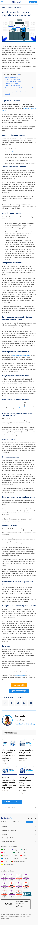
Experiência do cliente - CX (15, 7)
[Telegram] (30, 703)
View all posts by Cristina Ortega (25, 724)
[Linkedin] (5, 703)
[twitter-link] (28, 818)
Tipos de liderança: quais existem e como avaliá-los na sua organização (9, 782)
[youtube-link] (35, 818)
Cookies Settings (5, 918)
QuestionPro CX (20, 676)
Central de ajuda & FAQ (9, 822)
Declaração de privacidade (15, 916)
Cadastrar (33, 2)
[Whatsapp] (24, 703)
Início (3, 7)
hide (19, 74)
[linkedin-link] (31, 818)
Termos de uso (26, 916)
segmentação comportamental (21, 355)
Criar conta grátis (19, 685)
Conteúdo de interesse (8, 841)
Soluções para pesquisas (9, 830)
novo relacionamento (8, 531)
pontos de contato (25, 407)
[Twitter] (18, 703)
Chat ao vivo (20, 822)
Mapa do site (4, 916)
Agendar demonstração (19, 691)
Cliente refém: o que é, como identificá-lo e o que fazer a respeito (8, 755)
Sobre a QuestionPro (8, 838)
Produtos (4, 834)
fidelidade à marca (14, 152)
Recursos (5, 827)
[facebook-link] (25, 818)
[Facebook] (11, 703)
